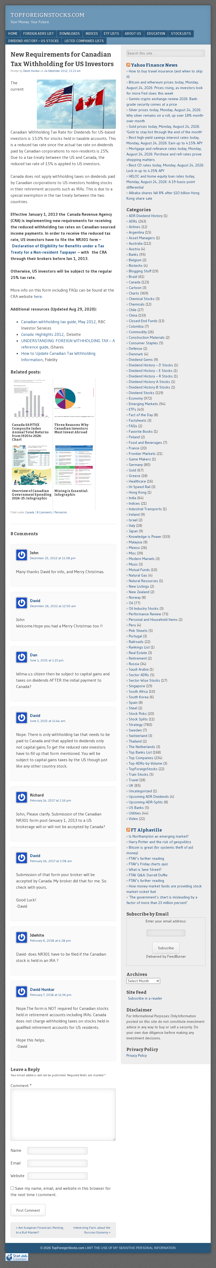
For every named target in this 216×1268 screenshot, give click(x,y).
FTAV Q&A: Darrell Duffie (148, 875)
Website (17, 1175)
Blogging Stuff (140, 271)
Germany (136, 464)
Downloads (70, 33)
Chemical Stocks (142, 298)
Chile (132, 309)
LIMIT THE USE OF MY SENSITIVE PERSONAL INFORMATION (130, 1248)
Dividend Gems (141, 359)
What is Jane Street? (145, 869)
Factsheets (137, 420)
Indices (92, 33)
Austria (134, 249)
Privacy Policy (136, 1055)
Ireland (134, 514)
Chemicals (137, 304)
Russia (134, 663)
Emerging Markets (143, 403)
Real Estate (138, 652)
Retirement (138, 658)
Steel (133, 708)
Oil (131, 603)
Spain (133, 702)
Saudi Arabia (139, 669)
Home (12, 33)
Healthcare (137, 481)
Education (156, 33)
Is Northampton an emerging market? (159, 836)
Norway (135, 597)
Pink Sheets (138, 630)
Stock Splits (138, 719)
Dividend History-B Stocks (149, 387)
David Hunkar (31, 71)
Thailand (135, 741)
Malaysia (135, 542)
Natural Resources (143, 580)
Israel (133, 520)
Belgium (135, 260)
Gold (132, 470)
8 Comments (44, 512)
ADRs (133, 221)
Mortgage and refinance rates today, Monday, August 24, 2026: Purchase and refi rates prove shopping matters (164, 154)
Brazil (133, 276)
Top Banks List (140, 752)
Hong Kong (137, 492)
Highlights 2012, (43, 334)
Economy (136, 398)
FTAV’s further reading (146, 858)
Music (133, 564)
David (35, 600)
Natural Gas (138, 575)
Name (16, 1150)
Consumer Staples (143, 343)
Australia (136, 243)
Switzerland (138, 735)
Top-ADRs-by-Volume (145, 763)
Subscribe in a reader (145, 998)
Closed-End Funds (143, 320)
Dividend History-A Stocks (149, 381)
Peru (132, 625)
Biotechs (136, 265)
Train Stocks (138, 774)
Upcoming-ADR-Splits (146, 802)
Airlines (134, 226)
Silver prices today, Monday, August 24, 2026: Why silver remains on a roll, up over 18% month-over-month (165, 115)
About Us (133, 33)
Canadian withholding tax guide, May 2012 (58, 321)
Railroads (136, 641)
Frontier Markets (142, 453)
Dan (33, 654)
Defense (135, 348)
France (134, 448)
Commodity (138, 332)
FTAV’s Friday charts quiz (148, 864)
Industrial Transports (145, 509)
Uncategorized (140, 791)
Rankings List (139, 647)
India (132, 497)
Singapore (137, 686)
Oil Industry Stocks (144, 608)
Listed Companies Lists (84, 41)
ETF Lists (111, 33)
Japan (133, 531)
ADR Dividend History (146, 215)
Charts (134, 293)
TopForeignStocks (143, 768)
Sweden (135, 730)
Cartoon (135, 287)
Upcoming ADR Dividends (149, 796)
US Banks (136, 807)
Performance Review (145, 614)
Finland (134, 437)
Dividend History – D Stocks (151, 365)
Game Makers (140, 459)
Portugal (135, 636)
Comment (21, 1085)
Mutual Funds (139, 569)
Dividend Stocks (141, 392)
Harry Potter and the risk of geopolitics (160, 841)
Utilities (135, 813)
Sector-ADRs (139, 674)
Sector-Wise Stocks (144, 680)
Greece (134, 475)
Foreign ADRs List (38, 33)
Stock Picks (138, 713)
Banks (133, 254)
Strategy (136, 724)
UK (131, 785)
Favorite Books (141, 431)
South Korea (139, 697)
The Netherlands (142, 746)
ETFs (132, 409)
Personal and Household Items (153, 619)
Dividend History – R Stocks (151, 376)
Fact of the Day (141, 414)
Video (133, 818)
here (38, 296)
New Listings (139, 586)
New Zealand (139, 591)
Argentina (136, 232)
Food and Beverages (145, 442)
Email (16, 1163)
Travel (133, 780)
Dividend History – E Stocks (151, 370)
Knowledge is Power (145, 536)
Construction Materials (147, 337)
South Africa (138, 691)
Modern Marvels (142, 558)
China (133, 315)
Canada (30, 512)
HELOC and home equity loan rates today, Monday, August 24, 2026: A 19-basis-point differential (160, 182)
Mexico (134, 547)
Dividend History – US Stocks (33, 41)
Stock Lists (181, 33)
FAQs (133, 426)
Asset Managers (142, 237)
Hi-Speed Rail (139, 486)
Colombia (136, 326)
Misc (132, 553)
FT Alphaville (146, 830)
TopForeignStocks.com (48, 14)
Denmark (136, 354)
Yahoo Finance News (154, 65)
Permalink (61, 512)
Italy (132, 525)
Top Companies (141, 757)
